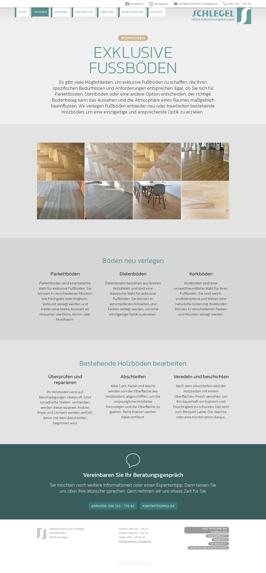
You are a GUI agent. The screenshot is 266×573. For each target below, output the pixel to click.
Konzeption (84, 12)
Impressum (220, 539)
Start (22, 12)
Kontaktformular (159, 506)
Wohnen (40, 12)
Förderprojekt (217, 536)
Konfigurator (132, 12)
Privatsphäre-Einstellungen (208, 547)
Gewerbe (61, 12)
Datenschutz (218, 543)
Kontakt (156, 12)
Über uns (107, 12)
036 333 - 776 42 (237, 3)
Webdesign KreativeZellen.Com (133, 564)
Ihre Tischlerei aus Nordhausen (215, 530)
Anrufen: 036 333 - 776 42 (112, 506)
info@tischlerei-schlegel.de (195, 3)
